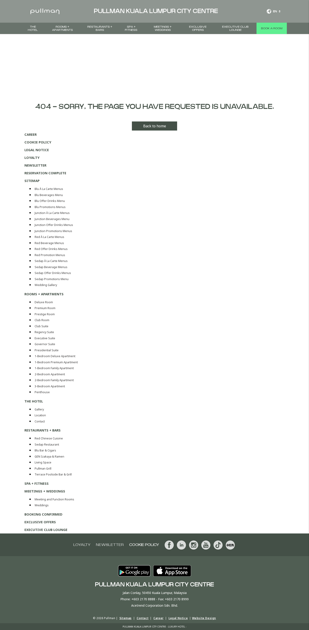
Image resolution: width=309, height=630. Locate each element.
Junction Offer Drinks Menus (54, 225)
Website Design (204, 618)
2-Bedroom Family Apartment (54, 380)
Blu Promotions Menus (50, 207)
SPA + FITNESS (131, 28)
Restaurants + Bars (99, 28)
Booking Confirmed (43, 514)
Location (40, 415)
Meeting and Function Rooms (54, 499)
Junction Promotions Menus (53, 231)
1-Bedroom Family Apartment (54, 368)
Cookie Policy (37, 142)
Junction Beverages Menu (52, 219)
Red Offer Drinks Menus (51, 249)
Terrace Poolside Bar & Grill (53, 474)
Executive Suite (45, 338)
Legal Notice (36, 150)
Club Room (42, 320)
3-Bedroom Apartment (50, 386)
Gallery (39, 409)
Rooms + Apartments (62, 28)
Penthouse (42, 392)
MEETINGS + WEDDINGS (162, 28)
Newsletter (35, 165)
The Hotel (33, 28)
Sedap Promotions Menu (52, 279)
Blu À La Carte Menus (49, 189)
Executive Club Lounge (235, 28)
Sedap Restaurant (47, 444)
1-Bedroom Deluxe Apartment (55, 356)
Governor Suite (45, 344)
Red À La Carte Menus (49, 237)
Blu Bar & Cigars (45, 450)
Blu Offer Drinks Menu (50, 201)
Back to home (154, 126)
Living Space (43, 462)
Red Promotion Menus (50, 255)
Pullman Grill (43, 468)
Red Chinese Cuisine (49, 438)
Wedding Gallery (46, 285)
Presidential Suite (47, 350)
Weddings (42, 505)
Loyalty (32, 157)
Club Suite (41, 326)
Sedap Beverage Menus (51, 267)
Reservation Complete (45, 173)
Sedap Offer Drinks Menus (53, 273)
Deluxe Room (44, 302)
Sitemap (32, 180)
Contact (40, 421)
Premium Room (45, 308)
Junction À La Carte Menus (52, 213)
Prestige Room (45, 314)
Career (30, 134)
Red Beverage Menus (49, 243)
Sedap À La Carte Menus (51, 261)
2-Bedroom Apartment (50, 374)
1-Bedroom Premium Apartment (56, 362)
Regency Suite (44, 332)
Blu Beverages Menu (49, 195)
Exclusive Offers (198, 28)
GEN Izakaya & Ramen (49, 456)
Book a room (271, 28)
